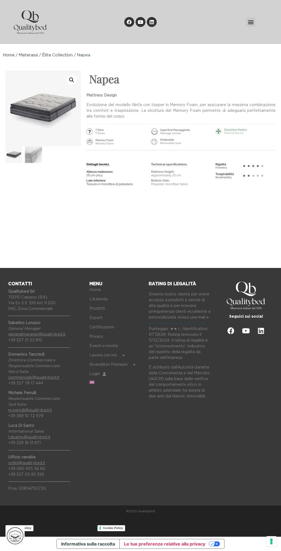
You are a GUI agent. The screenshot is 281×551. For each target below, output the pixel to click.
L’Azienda (98, 299)
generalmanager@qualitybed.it (177, 323)
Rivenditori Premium (108, 365)
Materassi (28, 55)
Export (95, 318)
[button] (250, 22)
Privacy (96, 337)
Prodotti (97, 309)
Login (94, 374)
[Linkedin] (152, 22)
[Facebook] (129, 22)
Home (9, 55)
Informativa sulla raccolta (88, 544)
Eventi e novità (103, 346)
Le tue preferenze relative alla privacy (164, 544)
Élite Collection (57, 55)
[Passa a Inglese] (114, 382)
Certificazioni (101, 327)
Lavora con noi (103, 355)
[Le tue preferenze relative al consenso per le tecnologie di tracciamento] (271, 541)
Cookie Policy (113, 528)
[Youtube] (140, 22)
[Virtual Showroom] (15, 536)
